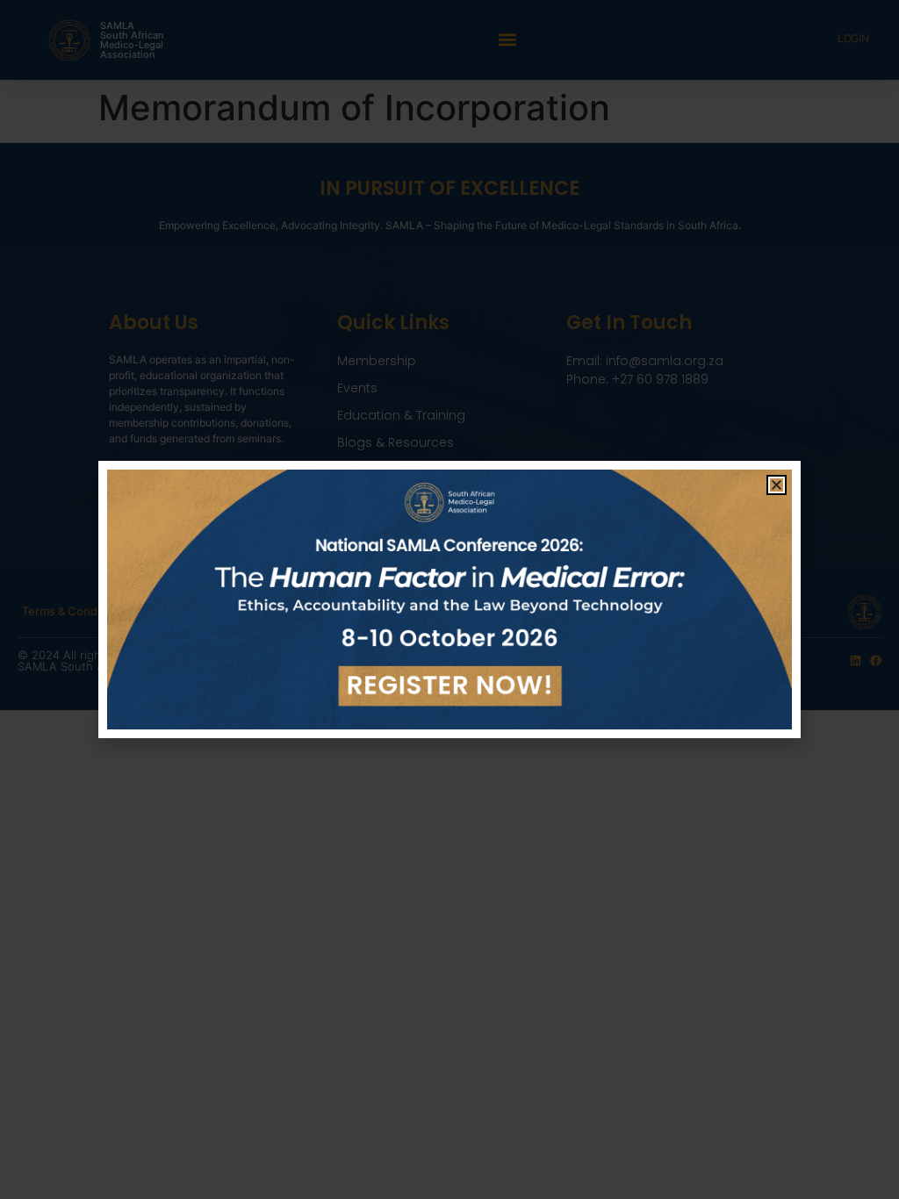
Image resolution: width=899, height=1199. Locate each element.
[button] (776, 485)
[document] (449, 599)
